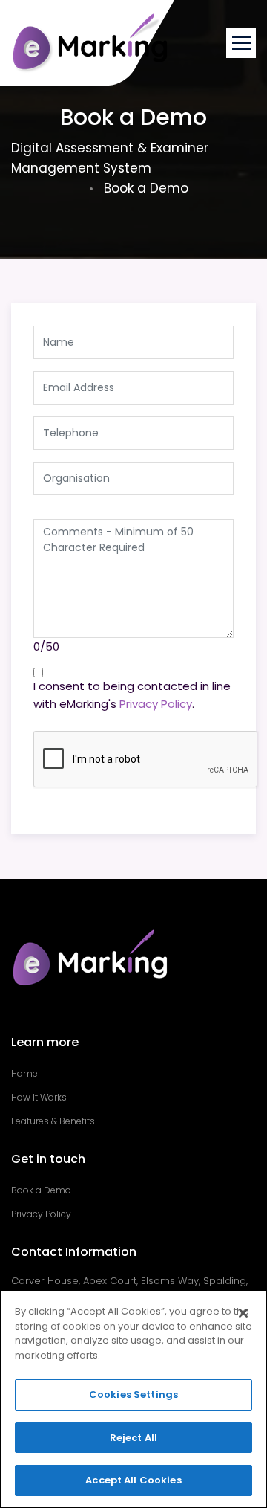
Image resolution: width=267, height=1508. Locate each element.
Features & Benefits (53, 1121)
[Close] (243, 1313)
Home (24, 1073)
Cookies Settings (133, 1395)
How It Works (39, 1097)
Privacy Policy (155, 704)
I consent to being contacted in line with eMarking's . (132, 695)
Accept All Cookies (133, 1480)
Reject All (133, 1438)
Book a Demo (41, 1190)
